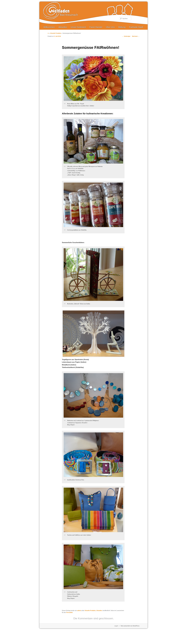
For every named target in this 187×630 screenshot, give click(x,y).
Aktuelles (62, 27)
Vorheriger (126, 36)
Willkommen (49, 27)
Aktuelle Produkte (55, 33)
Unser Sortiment (78, 27)
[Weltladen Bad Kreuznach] (60, 17)
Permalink (69, 612)
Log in (116, 626)
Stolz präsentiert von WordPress (130, 626)
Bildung (121, 27)
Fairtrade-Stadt (136, 27)
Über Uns (110, 27)
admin (79, 610)
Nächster (135, 36)
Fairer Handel (95, 27)
